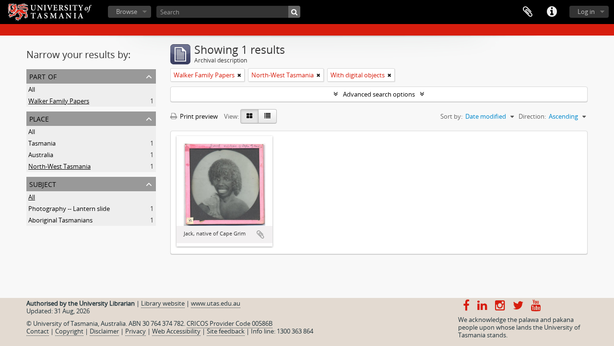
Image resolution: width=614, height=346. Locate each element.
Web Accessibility (176, 331)
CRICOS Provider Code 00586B (229, 323)
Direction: (532, 116)
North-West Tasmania (59, 166)
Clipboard (528, 12)
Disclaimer (104, 331)
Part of (43, 75)
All (31, 89)
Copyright (69, 331)
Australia (40, 154)
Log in (586, 11)
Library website (163, 303)
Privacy (135, 331)
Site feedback (226, 331)
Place (39, 117)
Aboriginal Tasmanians (60, 220)
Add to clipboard (260, 234)
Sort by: (451, 116)
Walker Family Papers (58, 101)
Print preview (198, 116)
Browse (126, 11)
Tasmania (42, 143)
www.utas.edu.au (215, 303)
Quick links (552, 12)
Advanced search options (379, 94)
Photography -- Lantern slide (69, 208)
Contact (37, 331)
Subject (42, 183)
